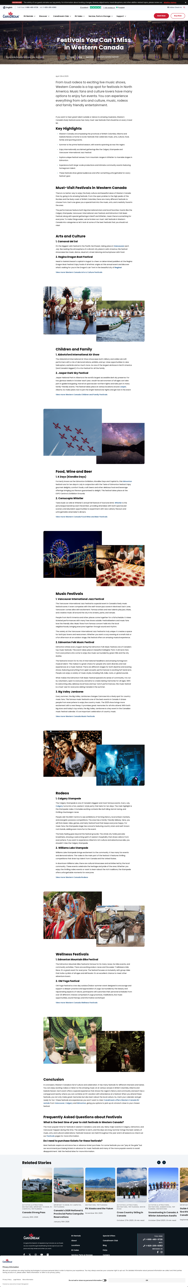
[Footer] (157, 1252)
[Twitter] (30, 1255)
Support (120, 16)
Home (72, 57)
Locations (75, 1245)
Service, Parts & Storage (99, 16)
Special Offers (109, 1236)
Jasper (123, 386)
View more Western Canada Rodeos (72, 877)
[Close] (34, 16)
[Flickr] (48, 1255)
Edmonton (127, 481)
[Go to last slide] (159, 1162)
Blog (80, 57)
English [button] (9, 7)
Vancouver (60, 1103)
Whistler (118, 503)
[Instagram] (36, 1255)
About (74, 1240)
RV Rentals (28, 16)
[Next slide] (164, 1162)
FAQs (105, 1250)
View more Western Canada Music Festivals (75, 716)
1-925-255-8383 (154, 1245)
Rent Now (161, 16)
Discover (43, 16)
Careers (106, 1255)
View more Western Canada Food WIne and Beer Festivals (81, 516)
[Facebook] (24, 1255)
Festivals (51, 1136)
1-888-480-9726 (154, 1239)
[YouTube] (41, 1255)
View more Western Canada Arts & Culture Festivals (79, 272)
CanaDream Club (61, 16)
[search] (184, 7)
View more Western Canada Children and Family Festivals (81, 394)
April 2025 (90, 57)
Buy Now (178, 16)
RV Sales (78, 16)
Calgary (59, 806)
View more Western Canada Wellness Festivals (76, 1002)
